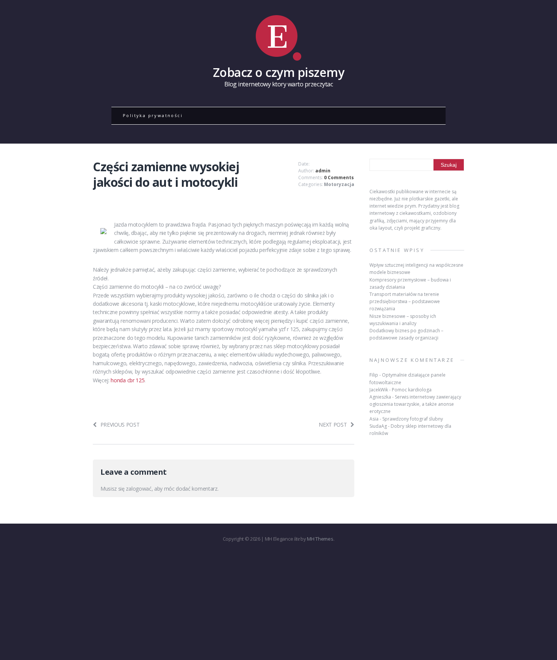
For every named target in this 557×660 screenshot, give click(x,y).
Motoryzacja (339, 184)
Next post (333, 424)
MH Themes (320, 538)
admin (322, 170)
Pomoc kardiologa (412, 389)
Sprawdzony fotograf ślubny (412, 419)
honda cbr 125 (127, 380)
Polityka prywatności (153, 115)
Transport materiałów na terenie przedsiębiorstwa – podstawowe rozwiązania (404, 301)
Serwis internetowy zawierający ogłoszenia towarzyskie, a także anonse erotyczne (415, 404)
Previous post (120, 424)
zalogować (138, 488)
